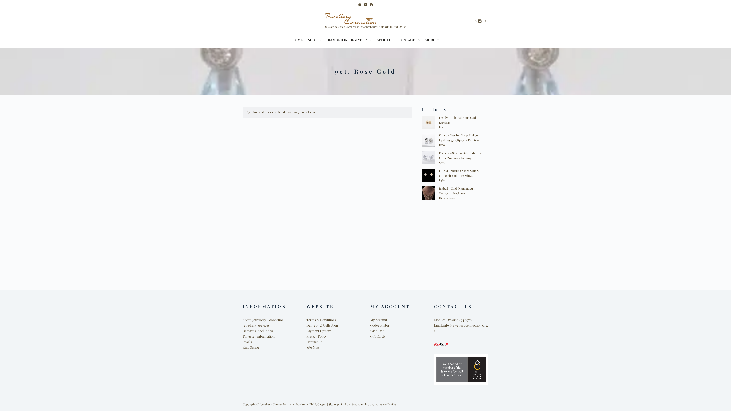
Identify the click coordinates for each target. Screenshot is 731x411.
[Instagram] (371, 4)
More (430, 39)
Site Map (312, 347)
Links (344, 404)
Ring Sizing (251, 347)
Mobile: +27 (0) (444, 320)
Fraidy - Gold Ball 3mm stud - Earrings (458, 120)
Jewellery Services (256, 325)
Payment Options (319, 331)
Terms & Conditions (321, 320)
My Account (378, 320)
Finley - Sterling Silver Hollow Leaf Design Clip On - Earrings (459, 137)
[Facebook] (359, 4)
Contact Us (409, 39)
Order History (380, 325)
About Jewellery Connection (263, 320)
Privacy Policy (316, 336)
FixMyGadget (317, 404)
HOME (297, 39)
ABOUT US (385, 39)
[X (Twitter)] (365, 4)
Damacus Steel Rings (258, 331)
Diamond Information (347, 39)
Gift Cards (377, 336)
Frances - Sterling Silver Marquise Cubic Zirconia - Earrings (461, 155)
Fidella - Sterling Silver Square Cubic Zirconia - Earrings (459, 173)
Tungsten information (259, 336)
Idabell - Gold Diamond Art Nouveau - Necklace (456, 190)
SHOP (312, 39)
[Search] (486, 21)
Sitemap (334, 404)
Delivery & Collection (322, 325)
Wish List (377, 331)
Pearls (247, 342)
